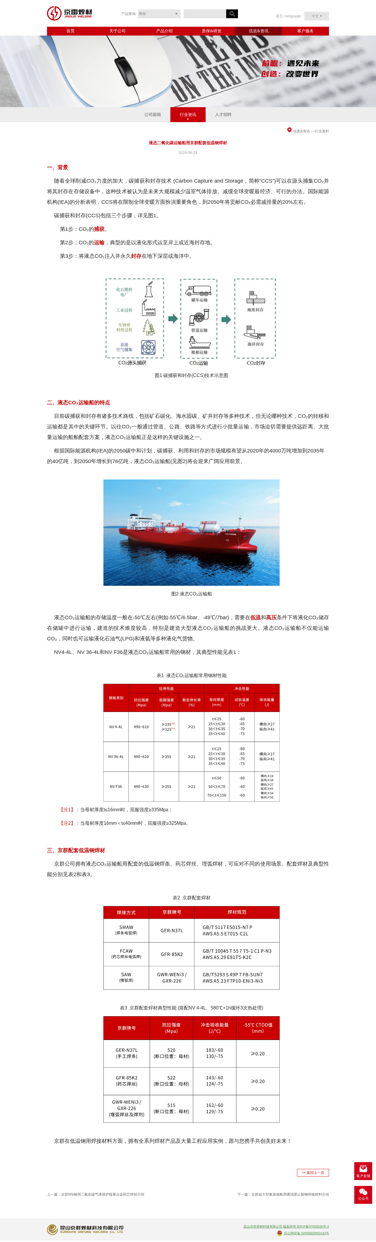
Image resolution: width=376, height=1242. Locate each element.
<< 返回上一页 (313, 1173)
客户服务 (305, 31)
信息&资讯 (258, 31)
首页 (70, 31)
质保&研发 (211, 31)
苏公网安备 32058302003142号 (306, 1233)
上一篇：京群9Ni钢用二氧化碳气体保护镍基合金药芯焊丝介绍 (95, 1194)
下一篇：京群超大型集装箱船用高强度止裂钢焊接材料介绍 (283, 1194)
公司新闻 (153, 114)
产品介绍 (164, 31)
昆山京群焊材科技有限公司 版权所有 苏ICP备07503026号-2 (286, 1226)
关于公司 (117, 31)
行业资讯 (188, 114)
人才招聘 (223, 114)
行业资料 (322, 131)
